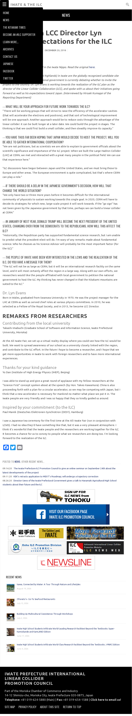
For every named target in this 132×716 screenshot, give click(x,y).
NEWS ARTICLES (11, 25)
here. (92, 67)
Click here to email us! (105, 699)
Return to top (72, 707)
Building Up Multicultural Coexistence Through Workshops (45, 614)
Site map (10, 707)
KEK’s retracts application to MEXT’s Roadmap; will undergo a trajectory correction (56, 476)
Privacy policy (27, 707)
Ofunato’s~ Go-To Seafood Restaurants (36, 599)
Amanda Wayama (32, 50)
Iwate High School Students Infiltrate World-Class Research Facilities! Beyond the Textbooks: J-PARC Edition (68, 644)
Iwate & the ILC (26, 5)
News (17, 461)
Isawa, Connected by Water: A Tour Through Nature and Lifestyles (48, 584)
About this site (49, 707)
